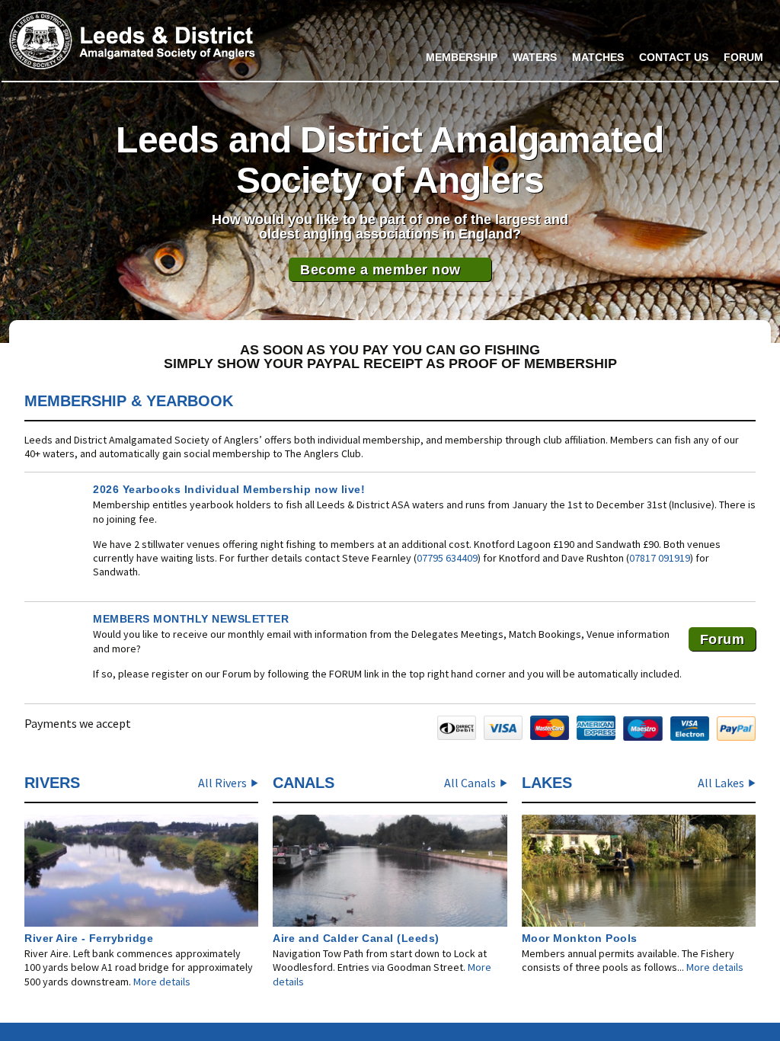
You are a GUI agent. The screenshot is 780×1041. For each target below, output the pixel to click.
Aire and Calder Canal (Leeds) (356, 938)
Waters (535, 57)
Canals (303, 782)
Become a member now (380, 269)
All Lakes (721, 782)
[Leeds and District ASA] (132, 40)
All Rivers (222, 782)
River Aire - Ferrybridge (88, 938)
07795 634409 (447, 558)
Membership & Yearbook (128, 400)
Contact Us (673, 57)
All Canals (470, 782)
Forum (743, 57)
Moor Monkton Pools (580, 938)
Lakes (547, 782)
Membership (461, 57)
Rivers (52, 782)
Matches (598, 57)
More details (161, 981)
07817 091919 (659, 558)
